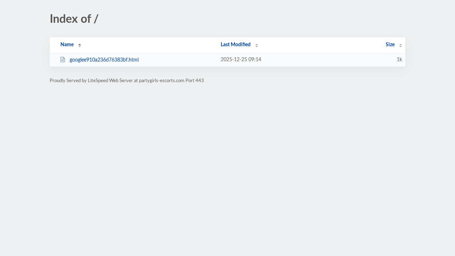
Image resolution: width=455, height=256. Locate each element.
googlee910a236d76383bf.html (104, 60)
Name (67, 44)
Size (390, 44)
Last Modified (236, 44)
